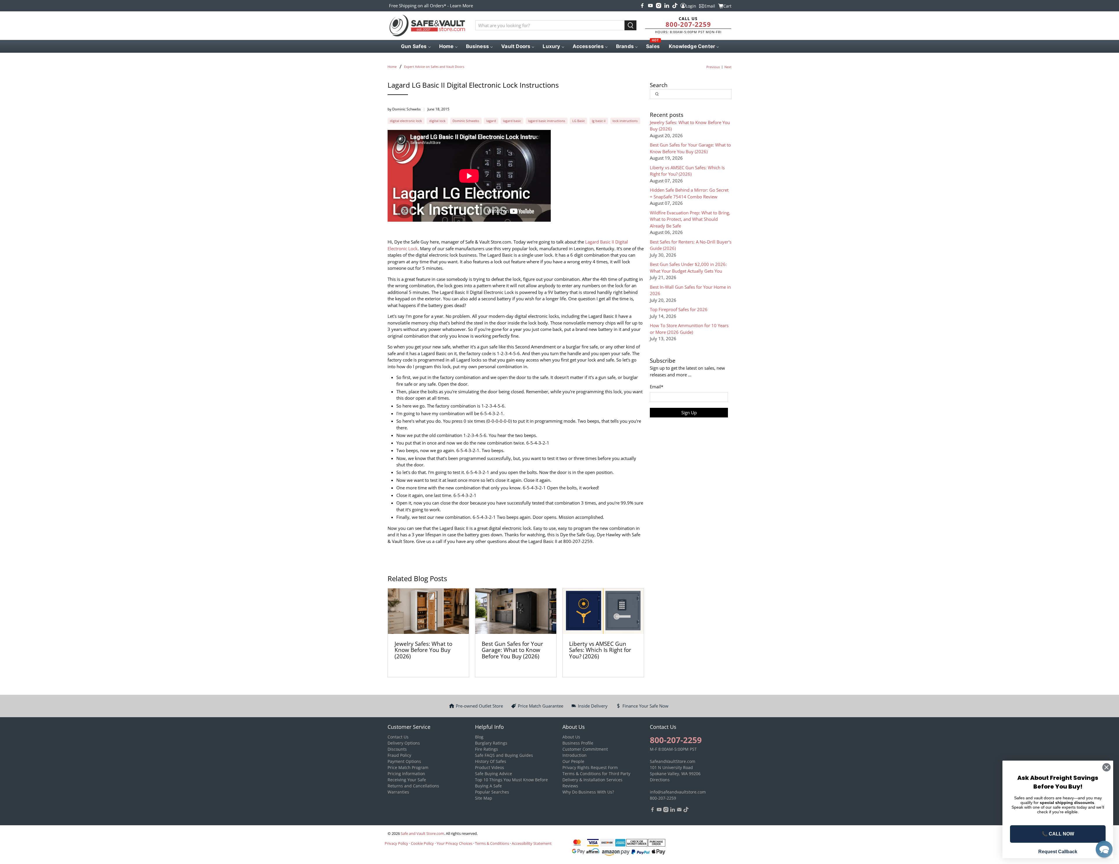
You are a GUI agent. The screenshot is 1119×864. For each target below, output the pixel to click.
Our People (573, 761)
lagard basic (512, 121)
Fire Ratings (486, 749)
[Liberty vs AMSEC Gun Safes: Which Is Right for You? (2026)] (603, 611)
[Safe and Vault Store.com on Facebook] (642, 5)
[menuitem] (415, 46)
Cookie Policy (422, 843)
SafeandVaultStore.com (672, 761)
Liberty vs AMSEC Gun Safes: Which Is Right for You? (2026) (600, 650)
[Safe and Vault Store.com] (427, 25)
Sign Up (689, 412)
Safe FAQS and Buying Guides (504, 755)
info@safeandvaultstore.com (678, 792)
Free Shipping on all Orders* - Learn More (431, 5)
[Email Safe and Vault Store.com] (679, 810)
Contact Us (398, 737)
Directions (660, 779)
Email (656, 386)
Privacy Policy (396, 843)
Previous (713, 66)
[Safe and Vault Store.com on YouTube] (650, 5)
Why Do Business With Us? (588, 792)
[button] (1104, 849)
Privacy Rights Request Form (590, 767)
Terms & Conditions (492, 843)
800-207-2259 (688, 24)
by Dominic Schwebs (404, 109)
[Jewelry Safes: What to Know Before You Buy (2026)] (428, 611)
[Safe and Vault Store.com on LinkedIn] (666, 5)
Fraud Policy (399, 755)
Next (727, 66)
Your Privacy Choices (454, 843)
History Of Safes (490, 761)
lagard (491, 121)
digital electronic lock (406, 121)
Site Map (483, 798)
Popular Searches (492, 792)
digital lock (437, 121)
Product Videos (489, 767)
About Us (571, 737)
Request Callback (1057, 851)
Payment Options (404, 761)
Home (392, 66)
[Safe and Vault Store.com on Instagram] (658, 5)
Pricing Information (406, 773)
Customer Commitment (585, 749)
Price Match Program (408, 767)
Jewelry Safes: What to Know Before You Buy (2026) (423, 650)
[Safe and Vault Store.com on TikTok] (675, 5)
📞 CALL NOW (1058, 833)
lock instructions (625, 121)
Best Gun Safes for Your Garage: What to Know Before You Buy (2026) (512, 650)
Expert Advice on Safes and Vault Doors (434, 66)
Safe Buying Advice (493, 773)
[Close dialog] (1106, 767)
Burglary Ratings (491, 743)
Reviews (570, 786)
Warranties (398, 792)
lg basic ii (599, 121)
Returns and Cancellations (413, 786)
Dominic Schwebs (466, 121)
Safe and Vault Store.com (422, 833)
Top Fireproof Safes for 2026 (679, 309)
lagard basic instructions (546, 121)
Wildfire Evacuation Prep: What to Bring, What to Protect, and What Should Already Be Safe (690, 219)
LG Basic (578, 121)
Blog (479, 737)
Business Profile (577, 743)
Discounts (397, 749)
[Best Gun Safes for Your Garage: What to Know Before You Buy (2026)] (515, 611)
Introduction (574, 755)
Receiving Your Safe (407, 779)
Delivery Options (404, 743)
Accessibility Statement (532, 843)
